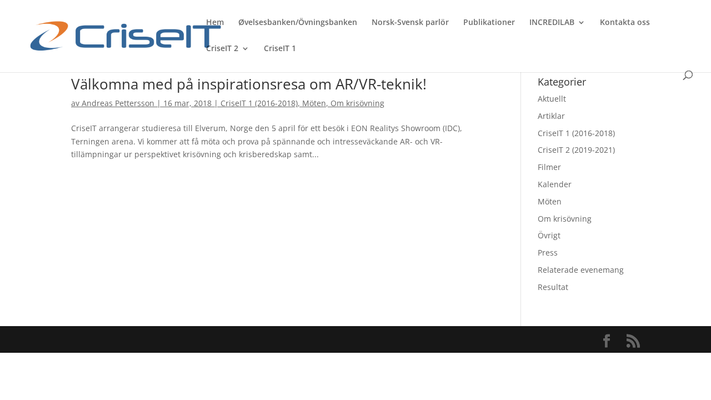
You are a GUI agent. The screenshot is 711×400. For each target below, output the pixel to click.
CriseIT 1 (280, 48)
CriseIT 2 (222, 48)
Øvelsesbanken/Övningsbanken (297, 22)
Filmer (549, 167)
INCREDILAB (551, 22)
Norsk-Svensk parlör (410, 22)
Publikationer (489, 22)
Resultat (553, 287)
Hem (215, 22)
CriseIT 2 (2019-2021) (576, 149)
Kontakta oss (625, 22)
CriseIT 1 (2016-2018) (259, 103)
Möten (314, 103)
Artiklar (551, 116)
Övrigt (549, 235)
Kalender (555, 184)
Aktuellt (552, 98)
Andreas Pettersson (118, 103)
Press (548, 252)
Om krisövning (357, 103)
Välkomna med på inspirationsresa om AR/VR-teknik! (249, 84)
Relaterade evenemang (581, 269)
